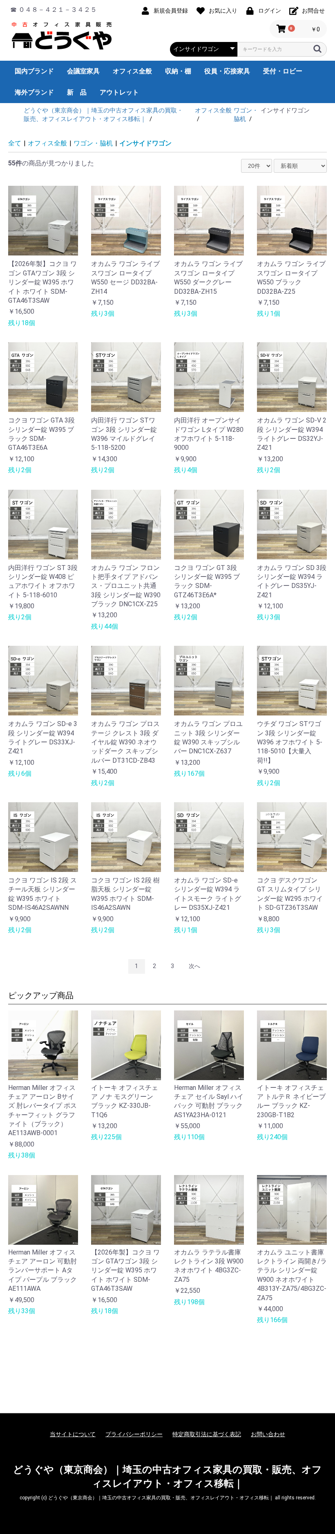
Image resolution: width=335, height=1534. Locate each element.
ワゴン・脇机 (93, 143)
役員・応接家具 (227, 71)
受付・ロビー (282, 71)
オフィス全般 (132, 71)
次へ (194, 966)
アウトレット (119, 92)
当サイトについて (73, 1434)
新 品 (77, 92)
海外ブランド (34, 92)
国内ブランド (34, 71)
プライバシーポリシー (134, 1434)
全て (14, 143)
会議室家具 (83, 71)
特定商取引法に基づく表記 (206, 1434)
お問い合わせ (268, 1434)
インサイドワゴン (145, 143)
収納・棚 (178, 71)
